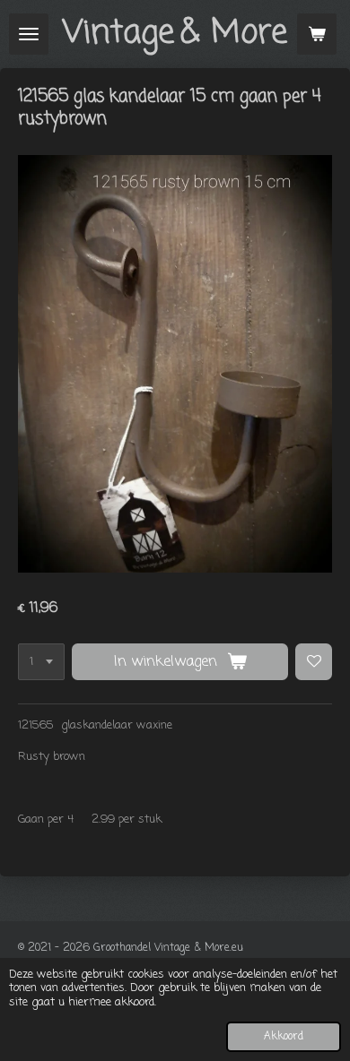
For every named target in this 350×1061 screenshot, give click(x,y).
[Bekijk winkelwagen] (317, 34)
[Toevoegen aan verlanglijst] (313, 661)
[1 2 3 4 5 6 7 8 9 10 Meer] (41, 661)
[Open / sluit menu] (28, 34)
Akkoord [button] (283, 1037)
